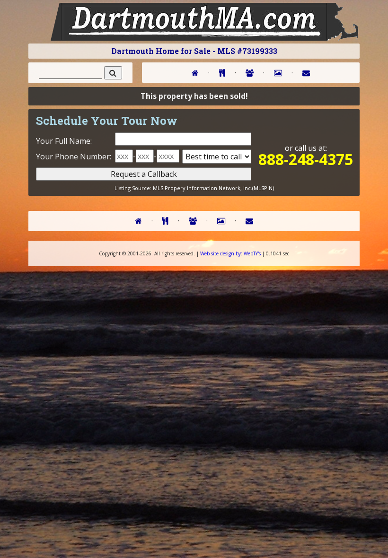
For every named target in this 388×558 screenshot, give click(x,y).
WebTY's (230, 253)
